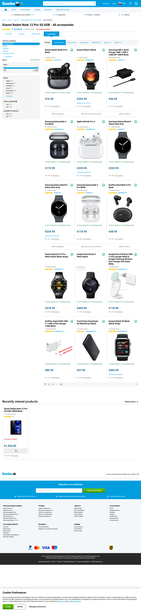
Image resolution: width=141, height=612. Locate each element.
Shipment (6, 533)
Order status (6, 529)
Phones (42, 506)
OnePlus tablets (78, 516)
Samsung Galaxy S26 (9, 512)
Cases (111, 508)
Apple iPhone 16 (8, 510)
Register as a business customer (48, 529)
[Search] (94, 3)
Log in (114, 3)
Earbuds (112, 514)
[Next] (137, 384)
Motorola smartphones (45, 514)
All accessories (47, 20)
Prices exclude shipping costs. (91, 556)
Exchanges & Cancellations (11, 535)
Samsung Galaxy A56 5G (10, 514)
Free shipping (55, 106)
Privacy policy (78, 531)
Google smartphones (45, 516)
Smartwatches (114, 518)
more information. (90, 558)
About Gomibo (78, 527)
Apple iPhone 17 (8, 508)
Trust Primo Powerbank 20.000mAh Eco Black (87, 322)
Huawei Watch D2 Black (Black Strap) (119, 322)
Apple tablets (78, 508)
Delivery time (7, 531)
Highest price (96, 42)
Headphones (113, 516)
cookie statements (74, 601)
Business (48, 10)
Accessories (25, 10)
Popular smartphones (12, 506)
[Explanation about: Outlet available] (16, 101)
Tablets (37, 10)
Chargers (112, 512)
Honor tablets (78, 514)
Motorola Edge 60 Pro (9, 518)
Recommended (59, 42)
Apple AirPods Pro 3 (86, 121)
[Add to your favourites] (71, 50)
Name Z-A (118, 42)
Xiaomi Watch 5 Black (86, 50)
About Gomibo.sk (44, 561)
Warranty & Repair (8, 537)
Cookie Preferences (69, 561)
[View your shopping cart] (136, 3)
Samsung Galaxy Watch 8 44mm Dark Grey (120, 122)
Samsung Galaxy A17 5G (10, 520)
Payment (5, 527)
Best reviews (72, 42)
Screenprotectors (115, 510)
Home (4, 20)
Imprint (59, 561)
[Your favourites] (130, 3)
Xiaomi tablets (78, 512)
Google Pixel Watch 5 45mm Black (86, 255)
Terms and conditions (83, 561)
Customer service (62, 10)
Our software (78, 529)
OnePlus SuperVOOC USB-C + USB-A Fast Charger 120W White (56, 323)
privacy (62, 601)
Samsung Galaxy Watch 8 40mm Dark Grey (56, 186)
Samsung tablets (79, 510)
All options (8, 56)
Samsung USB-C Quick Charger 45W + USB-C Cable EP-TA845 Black (119, 52)
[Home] (5, 9)
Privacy (53, 561)
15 (61, 384)
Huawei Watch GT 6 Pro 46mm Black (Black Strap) (56, 255)
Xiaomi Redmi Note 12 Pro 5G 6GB (31, 20)
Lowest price (84, 42)
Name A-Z (107, 42)
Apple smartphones (44, 508)
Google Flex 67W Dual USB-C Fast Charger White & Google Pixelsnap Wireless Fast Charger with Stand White (121, 259)
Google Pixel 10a (8, 516)
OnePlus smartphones (45, 512)
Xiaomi (16, 20)
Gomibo (77, 524)
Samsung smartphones (46, 510)
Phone (13, 10)
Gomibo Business (44, 527)
